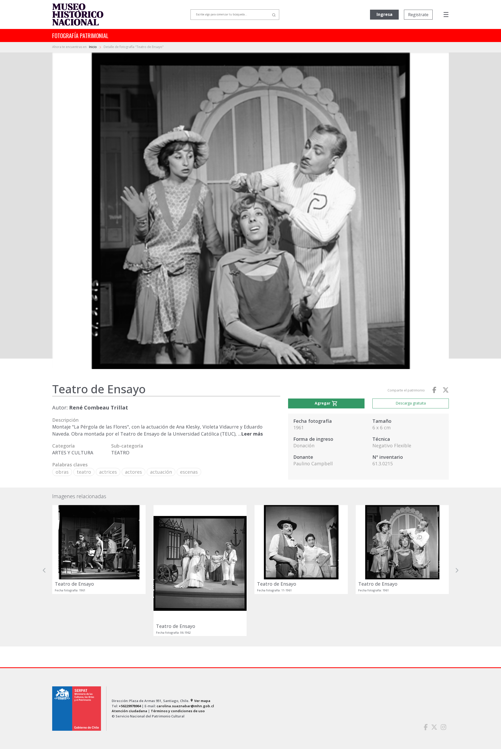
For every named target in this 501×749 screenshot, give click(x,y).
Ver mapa (200, 700)
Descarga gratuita (411, 403)
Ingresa (384, 14)
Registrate (418, 14)
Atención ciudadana (129, 711)
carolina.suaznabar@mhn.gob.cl (185, 706)
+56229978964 (130, 706)
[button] (44, 570)
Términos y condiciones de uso (178, 711)
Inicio (93, 47)
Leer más (252, 434)
